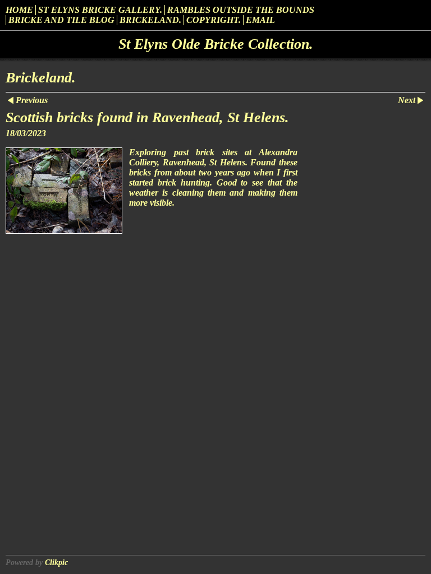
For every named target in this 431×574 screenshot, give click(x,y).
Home (19, 10)
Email (260, 20)
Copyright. (213, 20)
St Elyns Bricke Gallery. (100, 10)
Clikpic (56, 562)
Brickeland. (150, 20)
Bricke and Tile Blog (61, 20)
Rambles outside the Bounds (240, 10)
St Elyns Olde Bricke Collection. (215, 44)
